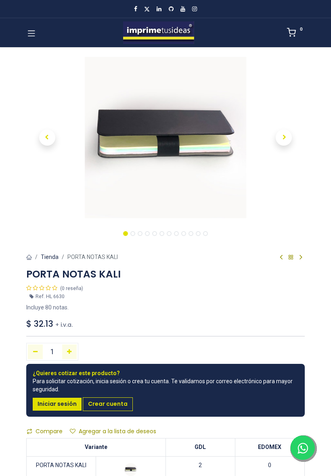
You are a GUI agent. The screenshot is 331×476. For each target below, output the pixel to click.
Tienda (50, 257)
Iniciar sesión (57, 404)
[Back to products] (291, 257)
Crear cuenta (108, 404)
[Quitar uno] (35, 351)
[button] (47, 137)
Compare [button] (49, 431)
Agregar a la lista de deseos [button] (117, 431)
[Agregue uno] (69, 351)
